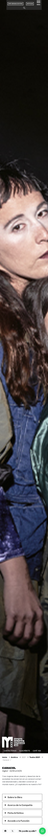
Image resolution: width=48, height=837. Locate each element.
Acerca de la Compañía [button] (20, 805)
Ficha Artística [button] (16, 813)
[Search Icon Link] (24, 8)
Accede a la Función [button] (18, 820)
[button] (42, 831)
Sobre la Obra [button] (15, 797)
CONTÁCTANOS (10, 751)
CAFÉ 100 (37, 751)
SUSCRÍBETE (24, 751)
